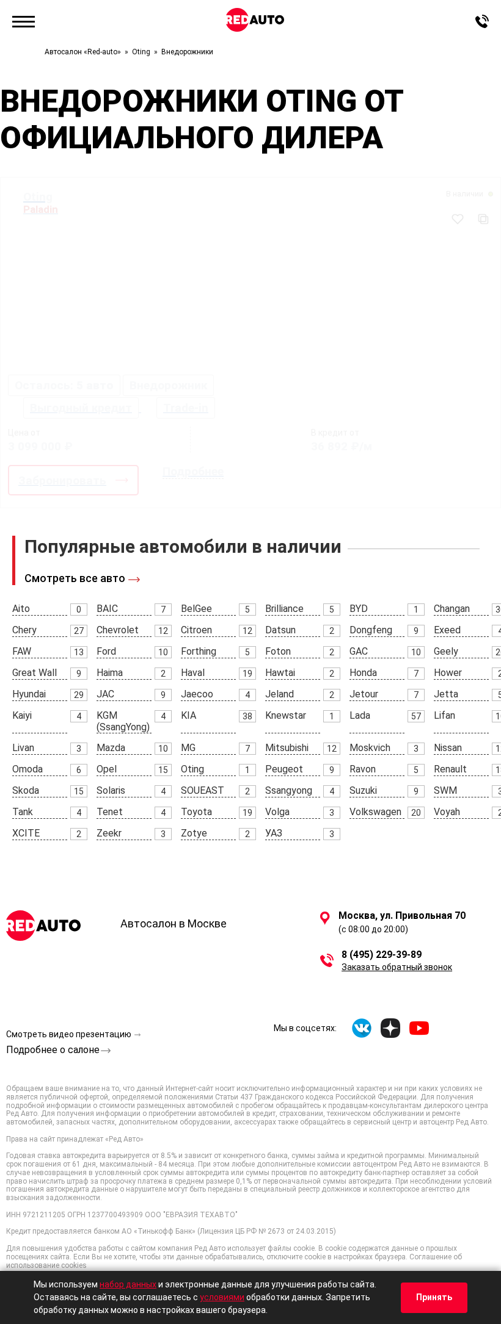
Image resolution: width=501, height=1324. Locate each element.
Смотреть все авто (74, 578)
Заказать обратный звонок (397, 967)
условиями (222, 1297)
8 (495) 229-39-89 (382, 954)
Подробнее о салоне (53, 1050)
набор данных (128, 1284)
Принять (434, 1297)
